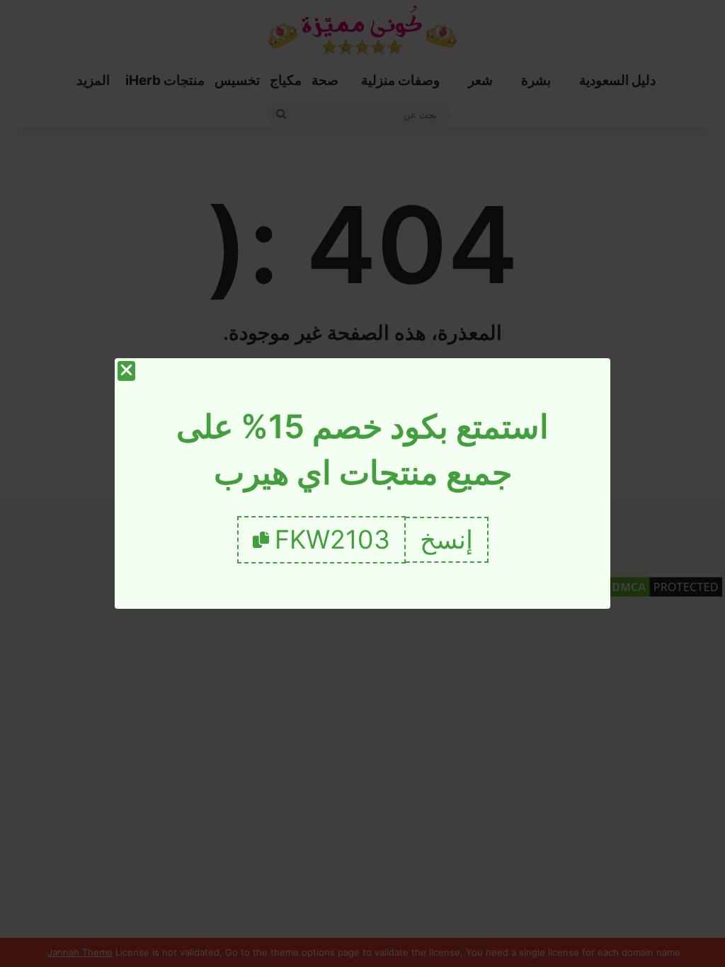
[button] (447, 540)
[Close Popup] (126, 371)
